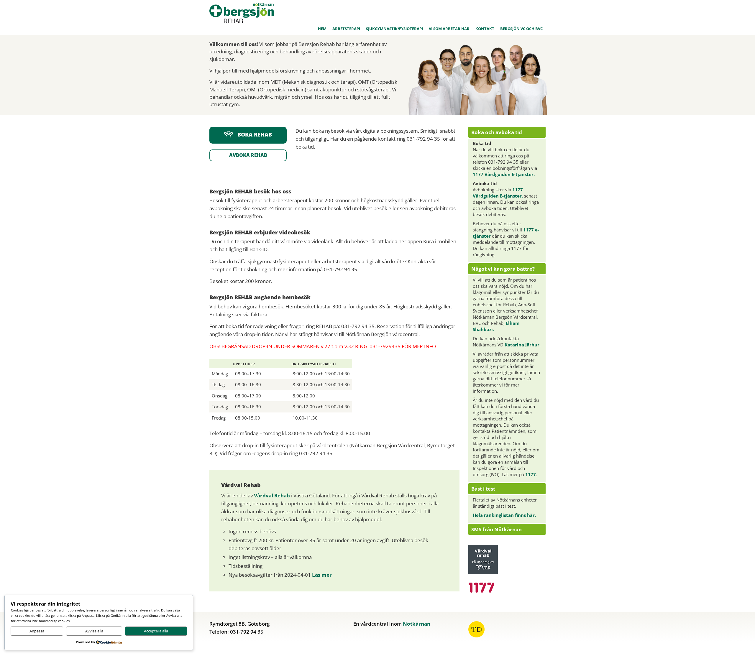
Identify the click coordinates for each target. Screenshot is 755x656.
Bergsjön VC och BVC (521, 28)
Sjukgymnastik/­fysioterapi (394, 28)
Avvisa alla (94, 631)
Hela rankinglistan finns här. (504, 515)
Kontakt (484, 28)
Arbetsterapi (346, 28)
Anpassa (36, 631)
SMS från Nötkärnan (496, 529)
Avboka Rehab (248, 155)
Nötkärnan (416, 623)
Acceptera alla (156, 631)
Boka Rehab (254, 134)
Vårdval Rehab (272, 495)
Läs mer (322, 574)
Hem (322, 28)
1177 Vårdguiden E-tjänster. (504, 174)
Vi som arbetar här (449, 28)
